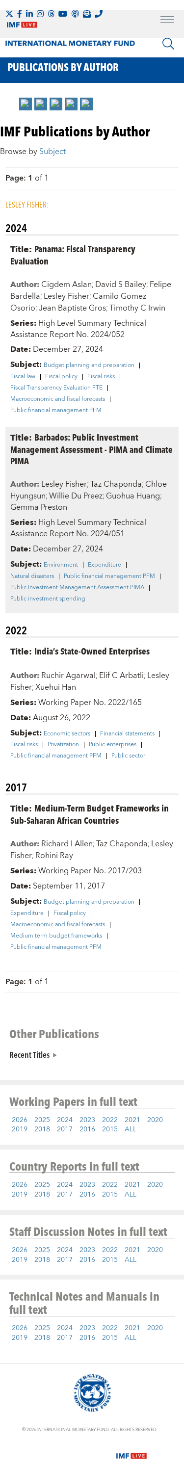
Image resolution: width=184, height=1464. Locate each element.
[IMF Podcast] (75, 14)
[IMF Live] (131, 1450)
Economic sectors (67, 734)
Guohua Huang (133, 496)
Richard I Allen (67, 844)
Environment (61, 565)
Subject (52, 151)
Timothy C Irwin (137, 308)
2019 (19, 1129)
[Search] (168, 44)
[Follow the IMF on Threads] (51, 14)
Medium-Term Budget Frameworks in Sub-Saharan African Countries (89, 814)
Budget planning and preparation (89, 365)
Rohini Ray (54, 856)
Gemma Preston (38, 507)
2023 (87, 1120)
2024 (65, 1120)
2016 (87, 1129)
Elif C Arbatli (121, 675)
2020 (155, 1120)
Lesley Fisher (66, 296)
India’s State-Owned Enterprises (92, 650)
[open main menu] (167, 20)
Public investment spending (47, 599)
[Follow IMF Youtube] (62, 14)
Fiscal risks (101, 377)
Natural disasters (32, 576)
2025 (42, 1120)
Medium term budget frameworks (56, 936)
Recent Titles (29, 1054)
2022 (110, 1120)
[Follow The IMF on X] (9, 14)
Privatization (63, 745)
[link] (25, 104)
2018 (42, 1129)
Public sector (128, 756)
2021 (132, 1120)
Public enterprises (112, 745)
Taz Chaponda (116, 484)
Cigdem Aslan (66, 284)
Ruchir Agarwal (68, 675)
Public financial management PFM (56, 411)
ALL (130, 1129)
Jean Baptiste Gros (72, 308)
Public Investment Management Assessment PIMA (77, 588)
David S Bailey (120, 284)
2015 (110, 1129)
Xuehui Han (55, 687)
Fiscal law (22, 377)
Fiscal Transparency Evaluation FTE (56, 388)
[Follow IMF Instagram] (40, 14)
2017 (65, 1129)
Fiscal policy (61, 377)
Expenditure (104, 565)
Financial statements (127, 734)
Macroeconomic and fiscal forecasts (57, 399)
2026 (19, 1120)
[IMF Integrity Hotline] (99, 14)
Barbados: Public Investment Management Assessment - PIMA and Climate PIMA (91, 448)
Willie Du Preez (76, 496)
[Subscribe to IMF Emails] (87, 14)
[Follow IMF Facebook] (19, 14)
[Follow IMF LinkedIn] (29, 14)
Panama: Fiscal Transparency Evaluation (72, 254)
